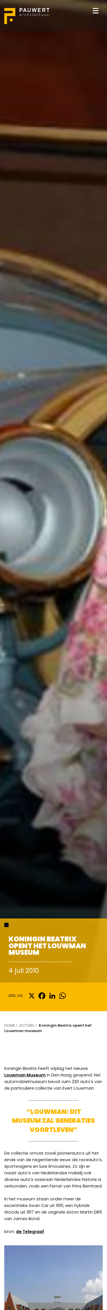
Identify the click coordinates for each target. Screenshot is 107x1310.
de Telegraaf (30, 1231)
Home (9, 1025)
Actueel (26, 1025)
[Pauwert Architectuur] (26, 16)
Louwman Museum (25, 1075)
